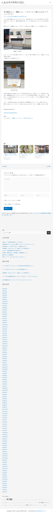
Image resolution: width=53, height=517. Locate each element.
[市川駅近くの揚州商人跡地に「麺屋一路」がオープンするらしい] (11, 149)
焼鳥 (19, 502)
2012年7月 (4, 483)
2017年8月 (4, 417)
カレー (8, 502)
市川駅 (9, 499)
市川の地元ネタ (15, 16)
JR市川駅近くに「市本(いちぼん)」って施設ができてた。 (14, 246)
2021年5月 (4, 333)
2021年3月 (4, 337)
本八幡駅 (41, 502)
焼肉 (25, 499)
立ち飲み (33, 499)
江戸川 (38, 499)
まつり (44, 499)
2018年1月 (4, 407)
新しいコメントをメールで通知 (12, 200)
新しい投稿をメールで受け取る (12, 204)
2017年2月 (4, 428)
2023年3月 (4, 309)
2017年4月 (4, 424)
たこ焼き (37, 502)
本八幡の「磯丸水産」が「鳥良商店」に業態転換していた (14, 252)
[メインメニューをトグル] (50, 2)
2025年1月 (4, 297)
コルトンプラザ (18, 499)
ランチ (23, 502)
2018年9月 (4, 392)
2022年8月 (4, 316)
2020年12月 (5, 341)
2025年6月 (4, 295)
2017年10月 (5, 413)
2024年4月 (4, 299)
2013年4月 (4, 472)
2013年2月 (4, 474)
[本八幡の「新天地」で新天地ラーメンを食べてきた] (26, 149)
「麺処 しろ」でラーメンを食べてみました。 (22, 118)
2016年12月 (5, 432)
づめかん (12, 505)
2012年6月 (4, 485)
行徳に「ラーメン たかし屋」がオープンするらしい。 (14, 256)
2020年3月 (4, 358)
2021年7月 (4, 331)
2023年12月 (5, 301)
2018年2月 (4, 405)
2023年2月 (4, 312)
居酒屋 (5, 502)
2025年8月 (4, 293)
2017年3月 (4, 426)
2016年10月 (5, 436)
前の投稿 (4, 166)
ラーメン (46, 502)
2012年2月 (4, 489)
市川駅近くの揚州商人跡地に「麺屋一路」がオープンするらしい (10, 155)
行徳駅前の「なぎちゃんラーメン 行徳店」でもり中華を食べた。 (16, 248)
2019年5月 (4, 377)
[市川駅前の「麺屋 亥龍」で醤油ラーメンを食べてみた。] (42, 149)
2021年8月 (4, 329)
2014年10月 (5, 458)
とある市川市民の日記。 (13, 2)
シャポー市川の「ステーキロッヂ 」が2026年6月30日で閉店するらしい (18, 265)
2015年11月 (4, 453)
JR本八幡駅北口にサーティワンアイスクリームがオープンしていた (17, 279)
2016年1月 (4, 451)
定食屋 (15, 505)
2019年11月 (4, 367)
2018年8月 (4, 394)
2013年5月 (4, 470)
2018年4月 (4, 400)
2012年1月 (4, 491)
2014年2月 (4, 464)
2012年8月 (4, 481)
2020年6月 (4, 352)
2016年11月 (4, 434)
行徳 (5, 505)
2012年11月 (4, 479)
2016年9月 (4, 438)
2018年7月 (4, 396)
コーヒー (14, 499)
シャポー (30, 499)
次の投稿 (48, 166)
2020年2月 (4, 360)
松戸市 (7, 505)
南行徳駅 (17, 505)
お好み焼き (23, 505)
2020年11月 (4, 343)
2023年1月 (4, 314)
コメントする (7, 16)
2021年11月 (4, 326)
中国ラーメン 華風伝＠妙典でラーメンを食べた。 (13, 242)
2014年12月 (5, 455)
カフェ (46, 499)
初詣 (36, 499)
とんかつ (23, 499)
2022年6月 (4, 320)
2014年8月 (4, 462)
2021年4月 (4, 335)
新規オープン (29, 505)
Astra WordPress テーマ (40, 511)
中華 (37, 505)
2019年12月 (5, 364)
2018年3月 (4, 403)
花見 (27, 499)
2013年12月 (5, 466)
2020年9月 (4, 348)
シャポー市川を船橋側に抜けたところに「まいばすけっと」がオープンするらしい (20, 276)
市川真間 (34, 505)
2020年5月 (4, 354)
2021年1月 (4, 339)
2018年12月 (5, 388)
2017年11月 (4, 411)
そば (9, 505)
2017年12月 (5, 409)
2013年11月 (4, 468)
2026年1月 (4, 290)
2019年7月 (4, 373)
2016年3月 (4, 447)
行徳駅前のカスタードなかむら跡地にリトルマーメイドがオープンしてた (18, 244)
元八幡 (13, 502)
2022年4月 (4, 322)
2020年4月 (4, 356)
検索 (3, 230)
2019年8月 (4, 371)
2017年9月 (4, 415)
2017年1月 (4, 430)
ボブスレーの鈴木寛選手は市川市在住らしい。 (12, 250)
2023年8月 (4, 305)
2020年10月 (5, 345)
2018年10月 (5, 390)
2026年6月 (4, 288)
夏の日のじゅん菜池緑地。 (8, 254)
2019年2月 (4, 384)
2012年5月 (4, 487)
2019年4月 (4, 379)
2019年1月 (4, 386)
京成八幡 (41, 499)
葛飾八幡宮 (4, 499)
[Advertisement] (26, 130)
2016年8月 (4, 441)
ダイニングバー (41, 505)
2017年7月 (4, 419)
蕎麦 (20, 505)
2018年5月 (4, 398)
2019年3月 (4, 381)
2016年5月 (4, 443)
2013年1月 (4, 477)
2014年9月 (4, 460)
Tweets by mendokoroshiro (10, 112)
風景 (29, 502)
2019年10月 (5, 369)
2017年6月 (4, 422)
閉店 (45, 505)
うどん (11, 502)
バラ (34, 502)
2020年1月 (4, 362)
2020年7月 (4, 350)
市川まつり (17, 502)
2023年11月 (4, 303)
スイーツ (26, 502)
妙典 (21, 502)
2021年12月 (5, 324)
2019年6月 (4, 375)
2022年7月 (4, 318)
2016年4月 (4, 445)
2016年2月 (4, 449)
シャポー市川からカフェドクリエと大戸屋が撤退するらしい (15, 269)
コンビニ (32, 502)
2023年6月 (4, 307)
